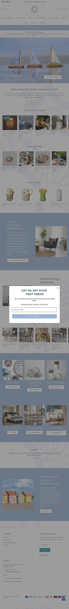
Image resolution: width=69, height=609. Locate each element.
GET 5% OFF (34, 316)
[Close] (58, 288)
